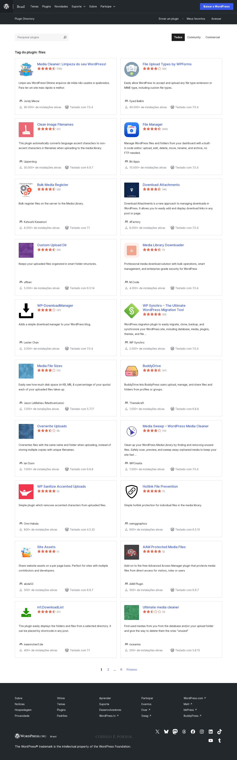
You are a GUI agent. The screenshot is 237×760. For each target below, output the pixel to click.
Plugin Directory (24, 18)
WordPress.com (195, 698)
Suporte (104, 704)
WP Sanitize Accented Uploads (61, 486)
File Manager (153, 124)
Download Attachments (161, 185)
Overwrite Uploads (52, 426)
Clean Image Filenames (55, 124)
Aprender (105, 698)
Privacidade (22, 715)
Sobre (18, 698)
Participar (147, 698)
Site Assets (46, 547)
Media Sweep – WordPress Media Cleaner (176, 426)
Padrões (62, 715)
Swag (146, 715)
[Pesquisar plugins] (65, 37)
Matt (188, 704)
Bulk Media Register (52, 185)
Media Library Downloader (163, 245)
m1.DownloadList (50, 607)
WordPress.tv (109, 715)
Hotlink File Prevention (160, 486)
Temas (61, 704)
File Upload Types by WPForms (167, 64)
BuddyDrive (152, 366)
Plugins (61, 709)
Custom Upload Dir (52, 245)
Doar (146, 709)
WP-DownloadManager (55, 305)
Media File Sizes (49, 366)
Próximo (132, 669)
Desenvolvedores (110, 709)
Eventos (146, 704)
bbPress (190, 709)
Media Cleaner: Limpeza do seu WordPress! (71, 64)
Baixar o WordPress (216, 6)
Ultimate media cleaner (161, 607)
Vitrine (61, 698)
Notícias (20, 704)
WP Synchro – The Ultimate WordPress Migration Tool (164, 308)
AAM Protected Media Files (164, 547)
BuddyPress (193, 715)
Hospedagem (23, 709)
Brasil (53, 736)
